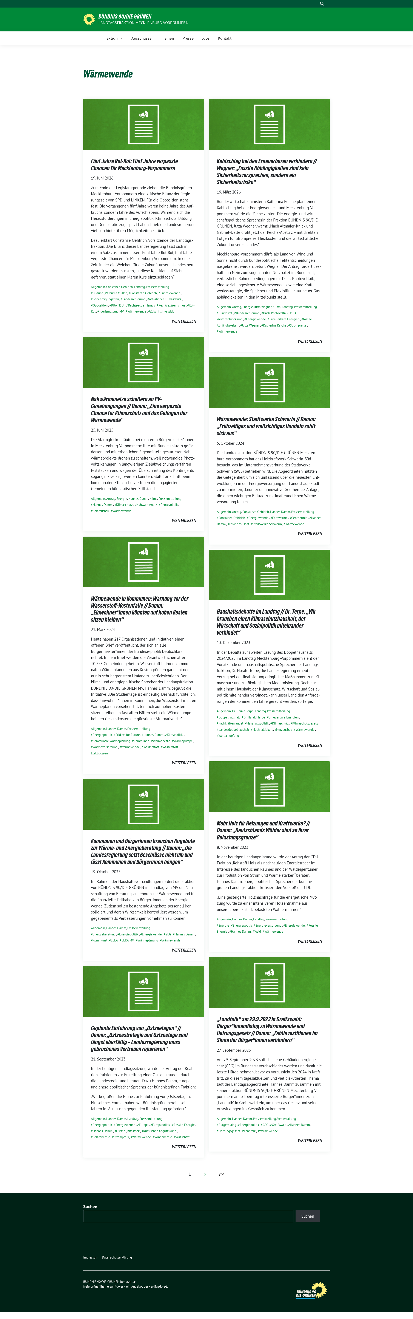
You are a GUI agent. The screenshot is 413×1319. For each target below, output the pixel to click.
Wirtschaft (183, 1137)
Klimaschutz (124, 505)
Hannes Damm (138, 499)
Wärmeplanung (148, 940)
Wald (257, 931)
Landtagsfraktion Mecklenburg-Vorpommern (143, 22)
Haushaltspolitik (257, 723)
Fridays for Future (128, 735)
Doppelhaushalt (229, 717)
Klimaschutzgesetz (305, 723)
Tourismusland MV (111, 311)
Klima (276, 307)
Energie (247, 307)
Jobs (206, 38)
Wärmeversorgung (105, 747)
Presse (188, 38)
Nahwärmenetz (146, 505)
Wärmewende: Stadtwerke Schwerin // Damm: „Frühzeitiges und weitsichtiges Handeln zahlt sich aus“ (266, 426)
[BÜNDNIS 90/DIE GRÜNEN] (89, 19)
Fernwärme (280, 518)
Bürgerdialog (227, 1125)
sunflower (116, 1286)
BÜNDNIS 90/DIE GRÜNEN (125, 16)
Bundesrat (225, 313)
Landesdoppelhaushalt (234, 730)
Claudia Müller (117, 293)
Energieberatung (104, 934)
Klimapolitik (175, 735)
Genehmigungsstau (106, 299)
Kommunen (141, 741)
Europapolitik (161, 1125)
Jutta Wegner (262, 307)
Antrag (236, 307)
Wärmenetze (161, 741)
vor (222, 1175)
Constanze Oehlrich (119, 287)
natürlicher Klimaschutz (165, 299)
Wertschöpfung (229, 736)
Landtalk (250, 1131)
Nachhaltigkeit (263, 730)
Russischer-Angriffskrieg (159, 1131)
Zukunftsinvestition (163, 311)
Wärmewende (137, 311)
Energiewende (170, 293)
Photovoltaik (169, 505)
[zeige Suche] (322, 4)
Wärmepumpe (183, 741)
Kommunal (100, 940)
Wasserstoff (151, 747)
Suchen (90, 1206)
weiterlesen (184, 321)
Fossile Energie (184, 1125)
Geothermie (299, 518)
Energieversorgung (268, 925)
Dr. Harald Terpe (243, 711)
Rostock (134, 1131)
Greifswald (279, 1125)
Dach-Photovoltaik (275, 313)
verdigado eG (158, 1286)
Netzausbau (284, 730)
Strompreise (298, 325)
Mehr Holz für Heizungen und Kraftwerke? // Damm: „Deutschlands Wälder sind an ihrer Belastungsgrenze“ (263, 830)
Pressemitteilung (157, 287)
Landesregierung (133, 299)
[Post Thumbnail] (143, 124)
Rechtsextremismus (172, 305)
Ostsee (120, 1131)
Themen (167, 38)
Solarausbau (101, 511)
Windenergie (163, 1137)
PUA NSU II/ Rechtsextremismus (133, 305)
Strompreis (121, 1137)
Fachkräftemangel (231, 723)
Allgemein (98, 287)
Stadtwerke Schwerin (267, 524)
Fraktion (110, 38)
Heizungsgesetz (229, 1131)
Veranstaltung (286, 1119)
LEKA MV (128, 940)
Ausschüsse (141, 38)
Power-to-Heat (239, 524)
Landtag (139, 287)
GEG (168, 934)
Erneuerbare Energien (284, 319)
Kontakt (224, 38)
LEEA (114, 940)
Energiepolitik (102, 735)
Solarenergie (101, 1137)
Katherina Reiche (274, 325)
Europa (143, 1125)
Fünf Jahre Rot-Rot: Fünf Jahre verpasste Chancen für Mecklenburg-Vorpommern (134, 164)
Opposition (100, 305)
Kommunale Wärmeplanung (111, 741)
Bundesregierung (247, 313)
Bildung (98, 293)
